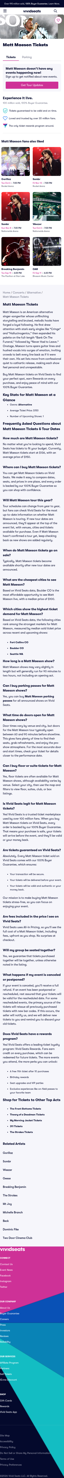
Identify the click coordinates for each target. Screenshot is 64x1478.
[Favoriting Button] (58, 20)
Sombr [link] (7, 1161)
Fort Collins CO (19, 642)
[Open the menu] (5, 11)
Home (6, 292)
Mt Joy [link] (7, 1204)
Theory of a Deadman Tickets (27, 1114)
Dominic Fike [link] (11, 1229)
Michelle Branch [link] (13, 1212)
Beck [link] (6, 1221)
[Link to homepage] (32, 11)
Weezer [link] (7, 1170)
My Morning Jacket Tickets (26, 1120)
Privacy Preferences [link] (11, 1464)
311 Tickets (16, 1126)
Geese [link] (7, 1178)
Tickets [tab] (11, 57)
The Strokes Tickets (21, 1132)
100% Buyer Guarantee (36, 3)
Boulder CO (17, 648)
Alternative (34, 292)
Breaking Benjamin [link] (14, 1187)
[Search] (55, 11)
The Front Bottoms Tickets (25, 1108)
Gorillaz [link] (8, 1153)
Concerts (18, 292)
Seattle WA (16, 654)
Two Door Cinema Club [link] (17, 1238)
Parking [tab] (27, 57)
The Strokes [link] (10, 1195)
